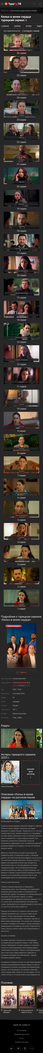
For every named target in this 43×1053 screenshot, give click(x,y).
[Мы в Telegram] (18, 1048)
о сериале (5, 26)
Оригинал (21, 48)
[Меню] (2, 4)
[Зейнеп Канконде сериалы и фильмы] (10, 773)
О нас (21, 1038)
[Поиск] (34, 4)
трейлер (17, 26)
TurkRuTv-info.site (21, 1042)
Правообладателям (21, 1034)
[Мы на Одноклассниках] (24, 1048)
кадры (39, 26)
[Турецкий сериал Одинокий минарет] (9, 997)
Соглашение (21, 1030)
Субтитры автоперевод (21, 248)
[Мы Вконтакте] (11, 1048)
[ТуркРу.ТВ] (13, 4)
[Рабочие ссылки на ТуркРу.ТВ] (31, 1048)
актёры (29, 26)
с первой (35, 31)
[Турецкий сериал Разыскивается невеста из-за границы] (27, 997)
